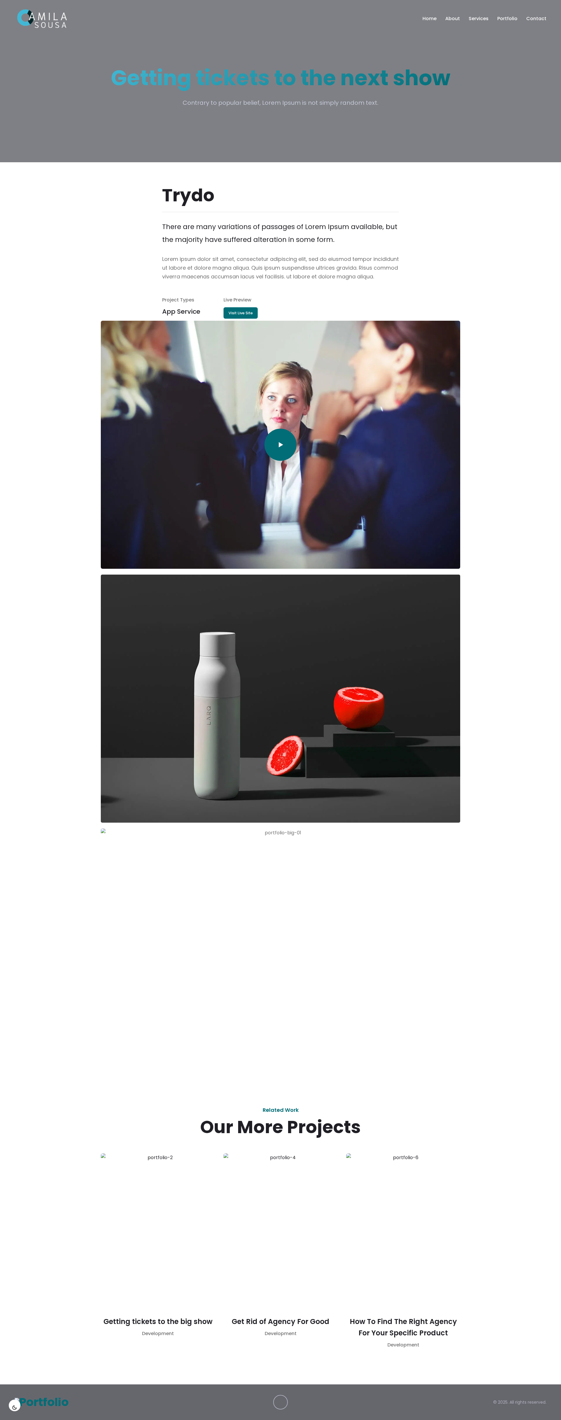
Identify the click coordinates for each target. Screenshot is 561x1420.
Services (479, 18)
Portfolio (507, 18)
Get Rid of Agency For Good (280, 1321)
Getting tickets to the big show (157, 1321)
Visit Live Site (240, 313)
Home (430, 18)
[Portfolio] (42, 18)
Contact (536, 18)
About (452, 18)
